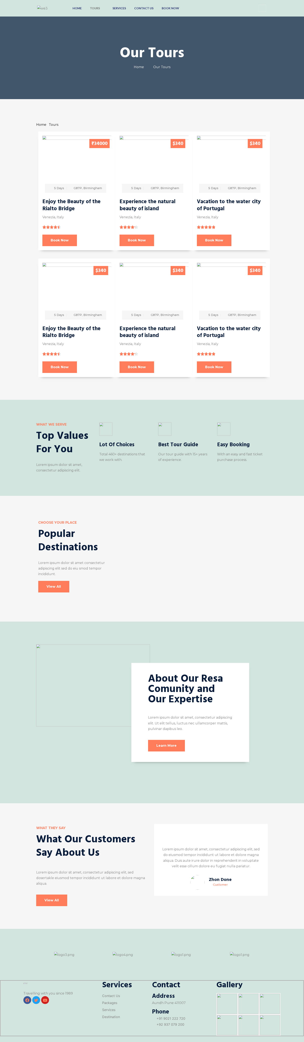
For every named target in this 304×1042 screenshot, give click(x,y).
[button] (262, 8)
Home (77, 8)
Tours (95, 8)
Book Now (170, 8)
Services (119, 8)
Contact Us (143, 8)
